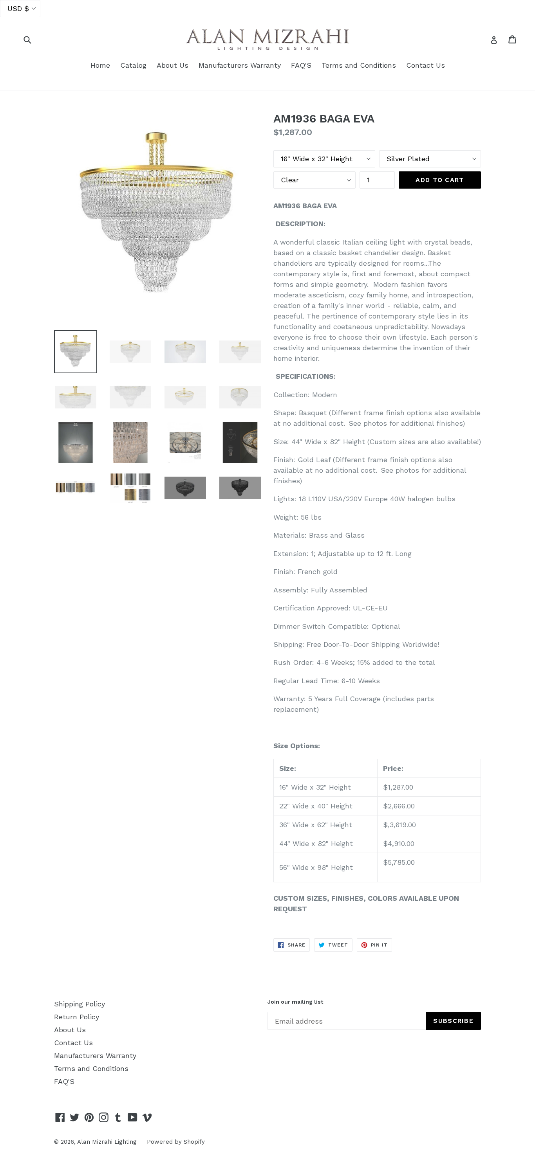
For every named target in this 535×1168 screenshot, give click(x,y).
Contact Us (425, 65)
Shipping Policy (79, 1004)
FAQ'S (301, 65)
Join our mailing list (295, 1002)
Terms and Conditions (359, 65)
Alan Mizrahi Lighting (107, 1141)
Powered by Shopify (176, 1141)
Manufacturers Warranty (240, 65)
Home (100, 65)
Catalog (133, 65)
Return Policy (76, 1017)
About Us (172, 65)
